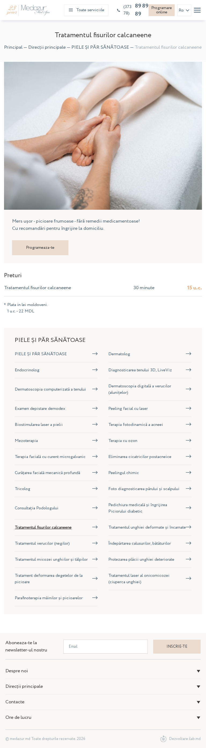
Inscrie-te (177, 646)
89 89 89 (135, 10)
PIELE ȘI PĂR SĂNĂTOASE (100, 47)
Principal (13, 47)
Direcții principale (47, 47)
